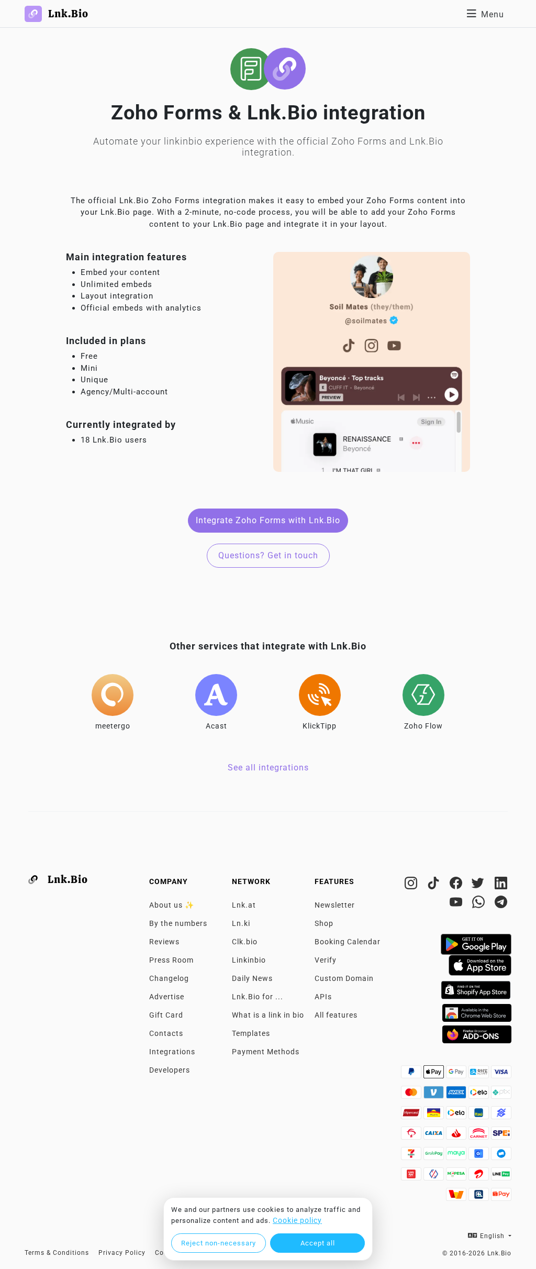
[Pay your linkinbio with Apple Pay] (434, 1075)
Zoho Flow (423, 726)
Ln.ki (241, 923)
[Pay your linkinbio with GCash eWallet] (479, 1156)
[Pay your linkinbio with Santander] (457, 1136)
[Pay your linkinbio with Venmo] (434, 1095)
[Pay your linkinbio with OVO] (434, 1177)
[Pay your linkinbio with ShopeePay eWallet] (501, 1197)
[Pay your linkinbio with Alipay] (479, 1075)
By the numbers (178, 923)
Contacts (166, 1033)
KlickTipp (320, 726)
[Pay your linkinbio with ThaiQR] (479, 1197)
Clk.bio (245, 941)
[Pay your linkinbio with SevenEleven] (412, 1156)
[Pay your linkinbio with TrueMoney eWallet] (457, 1197)
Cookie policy (297, 1220)
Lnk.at (244, 905)
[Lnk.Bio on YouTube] (457, 904)
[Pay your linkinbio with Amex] (457, 1095)
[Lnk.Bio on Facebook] (457, 885)
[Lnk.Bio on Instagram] (412, 885)
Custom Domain (344, 978)
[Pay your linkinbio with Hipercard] (412, 1115)
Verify (326, 960)
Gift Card (166, 1015)
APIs (323, 996)
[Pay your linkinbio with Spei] (501, 1136)
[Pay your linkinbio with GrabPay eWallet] (434, 1156)
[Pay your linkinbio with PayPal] (412, 1075)
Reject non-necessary (218, 1243)
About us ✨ (171, 905)
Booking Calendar (348, 941)
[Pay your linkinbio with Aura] (434, 1115)
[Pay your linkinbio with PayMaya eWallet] (457, 1156)
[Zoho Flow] (423, 695)
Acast (216, 726)
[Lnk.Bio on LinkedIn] (501, 885)
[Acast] (216, 695)
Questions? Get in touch (268, 555)
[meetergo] (112, 695)
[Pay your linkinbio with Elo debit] (457, 1115)
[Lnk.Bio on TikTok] (434, 885)
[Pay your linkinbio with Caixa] (434, 1136)
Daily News (252, 978)
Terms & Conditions (57, 1252)
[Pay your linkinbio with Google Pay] (457, 1075)
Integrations (172, 1051)
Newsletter (335, 905)
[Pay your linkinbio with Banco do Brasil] (501, 1115)
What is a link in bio (268, 1015)
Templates (251, 1033)
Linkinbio (249, 960)
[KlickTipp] (319, 695)
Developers (169, 1070)
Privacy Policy (122, 1252)
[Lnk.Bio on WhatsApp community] (479, 904)
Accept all (317, 1243)
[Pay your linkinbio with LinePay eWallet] (501, 1177)
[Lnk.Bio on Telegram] (501, 904)
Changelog (169, 978)
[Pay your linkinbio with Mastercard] (412, 1095)
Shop (324, 923)
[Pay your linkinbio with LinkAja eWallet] (412, 1177)
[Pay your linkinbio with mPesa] (457, 1177)
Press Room (171, 960)
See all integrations (268, 768)
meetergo (112, 726)
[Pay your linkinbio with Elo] (479, 1095)
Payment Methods (265, 1051)
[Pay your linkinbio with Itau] (479, 1115)
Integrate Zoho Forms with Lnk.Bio (268, 520)
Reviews (164, 941)
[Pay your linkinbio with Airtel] (479, 1177)
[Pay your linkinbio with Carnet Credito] (479, 1136)
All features (336, 1015)
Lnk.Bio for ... (257, 996)
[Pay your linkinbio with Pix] (501, 1095)
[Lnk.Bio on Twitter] (479, 885)
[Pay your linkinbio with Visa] (501, 1075)
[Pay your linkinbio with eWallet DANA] (501, 1156)
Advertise (166, 996)
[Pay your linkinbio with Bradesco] (412, 1136)
